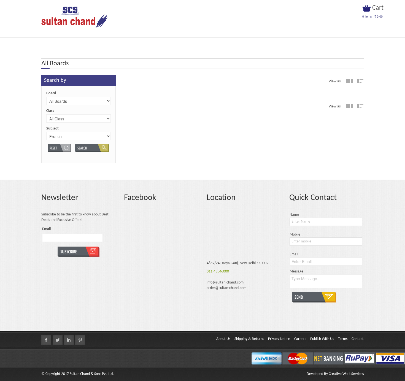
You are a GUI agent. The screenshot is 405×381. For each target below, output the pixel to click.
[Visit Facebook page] (46, 340)
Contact (358, 339)
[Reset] (59, 148)
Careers (300, 339)
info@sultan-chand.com (225, 282)
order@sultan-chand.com (226, 288)
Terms (342, 339)
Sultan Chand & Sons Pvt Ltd (91, 374)
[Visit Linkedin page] (69, 340)
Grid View (349, 81)
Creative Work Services (346, 374)
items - (372, 16)
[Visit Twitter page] (58, 340)
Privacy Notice (279, 339)
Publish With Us (322, 339)
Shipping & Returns (249, 339)
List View (360, 81)
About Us (223, 339)
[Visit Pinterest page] (80, 340)
